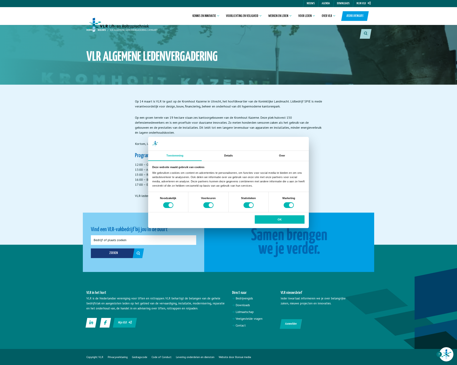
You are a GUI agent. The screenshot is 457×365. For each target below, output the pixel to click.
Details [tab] (228, 155)
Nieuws (311, 3)
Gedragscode (139, 357)
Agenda (326, 3)
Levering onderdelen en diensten (195, 357)
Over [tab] (282, 155)
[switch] (208, 205)
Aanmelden (291, 323)
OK (280, 219)
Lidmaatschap (245, 312)
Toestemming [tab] (174, 155)
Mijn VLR (361, 3)
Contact (241, 325)
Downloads (343, 3)
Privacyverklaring (118, 357)
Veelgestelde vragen (249, 319)
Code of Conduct (162, 357)
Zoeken (113, 253)
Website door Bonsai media (235, 357)
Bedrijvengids (355, 16)
